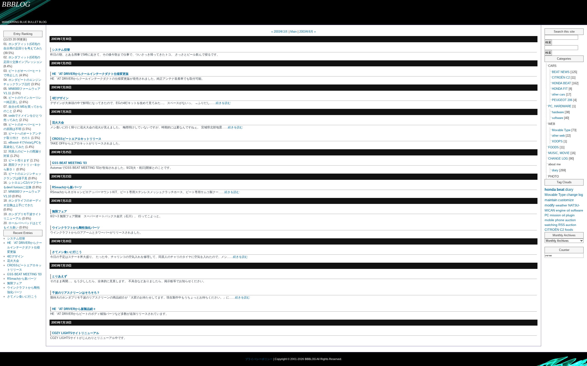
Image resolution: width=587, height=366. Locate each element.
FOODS (553, 147)
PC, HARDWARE (559, 106)
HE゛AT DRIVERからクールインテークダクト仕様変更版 (24, 247)
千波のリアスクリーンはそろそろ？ (76, 292)
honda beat (554, 189)
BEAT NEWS (561, 72)
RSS (561, 225)
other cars (558, 94)
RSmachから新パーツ (21, 278)
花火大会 (13, 260)
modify (550, 205)
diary (555, 170)
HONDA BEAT (561, 83)
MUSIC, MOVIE (559, 153)
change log (575, 195)
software (557, 118)
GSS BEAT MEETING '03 (24, 274)
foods (569, 229)
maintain (551, 200)
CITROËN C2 (561, 77)
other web (558, 135)
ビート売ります (18, 160)
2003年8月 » (307, 31)
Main (293, 31)
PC (547, 215)
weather (561, 205)
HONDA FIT (560, 88)
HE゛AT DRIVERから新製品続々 (74, 309)
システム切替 (16, 238)
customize (566, 200)
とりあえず (59, 276)
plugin (570, 215)
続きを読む (223, 103)
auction (571, 225)
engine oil (563, 210)
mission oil (557, 215)
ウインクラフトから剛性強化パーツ (76, 227)
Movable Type (561, 130)
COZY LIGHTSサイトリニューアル (75, 333)
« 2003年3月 (279, 31)
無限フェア (14, 283)
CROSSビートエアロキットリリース (76, 139)
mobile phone (554, 220)
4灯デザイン (15, 256)
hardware (558, 112)
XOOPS (557, 141)
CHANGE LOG (558, 158)
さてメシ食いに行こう (22, 296)
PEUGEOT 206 (562, 100)
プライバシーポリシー (259, 359)
